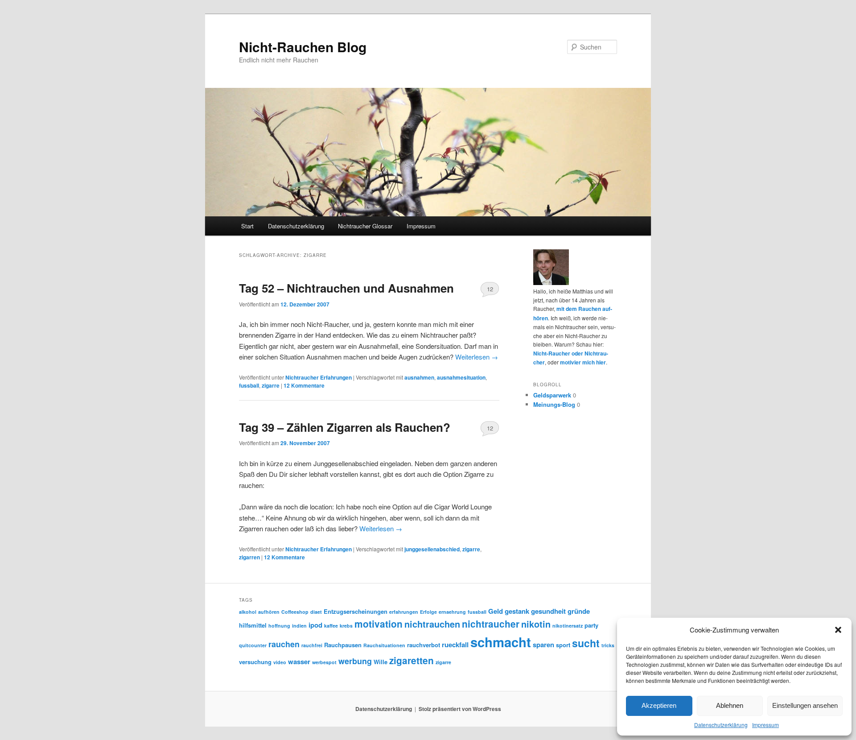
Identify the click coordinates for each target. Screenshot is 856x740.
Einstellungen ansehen (805, 705)
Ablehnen (729, 705)
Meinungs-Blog (554, 404)
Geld (495, 611)
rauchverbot (423, 645)
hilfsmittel (253, 625)
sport (563, 645)
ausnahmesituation (461, 377)
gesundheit (548, 611)
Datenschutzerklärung (721, 724)
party (591, 625)
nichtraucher (490, 623)
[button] (838, 629)
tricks (607, 645)
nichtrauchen (432, 624)
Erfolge (428, 611)
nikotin (536, 624)
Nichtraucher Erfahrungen (318, 377)
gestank (517, 611)
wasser (299, 661)
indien (299, 625)
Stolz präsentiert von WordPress (460, 709)
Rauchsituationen (384, 645)
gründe (579, 611)
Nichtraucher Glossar (365, 226)
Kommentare (304, 385)
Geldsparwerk (552, 395)
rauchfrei (311, 645)
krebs (346, 625)
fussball (249, 385)
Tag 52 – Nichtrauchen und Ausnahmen (346, 288)
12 (490, 289)
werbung (355, 661)
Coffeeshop (295, 611)
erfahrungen (403, 611)
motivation (378, 623)
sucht (586, 643)
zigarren (249, 557)
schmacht (500, 642)
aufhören (269, 611)
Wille (380, 661)
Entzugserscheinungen (355, 611)
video (279, 662)
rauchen (284, 644)
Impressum (765, 724)
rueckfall (455, 644)
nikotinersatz (567, 625)
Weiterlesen (476, 356)
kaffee (331, 625)
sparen (543, 644)
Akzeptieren (659, 705)
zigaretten (411, 660)
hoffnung (279, 625)
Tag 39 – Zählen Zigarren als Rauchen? (344, 427)
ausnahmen (419, 377)
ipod (315, 625)
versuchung (255, 661)
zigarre (271, 385)
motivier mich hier (583, 362)
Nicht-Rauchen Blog (302, 46)
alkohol (247, 611)
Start (247, 226)
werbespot (324, 662)
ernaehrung (452, 611)
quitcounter (253, 645)
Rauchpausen (343, 645)
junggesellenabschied (432, 549)
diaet (316, 611)
